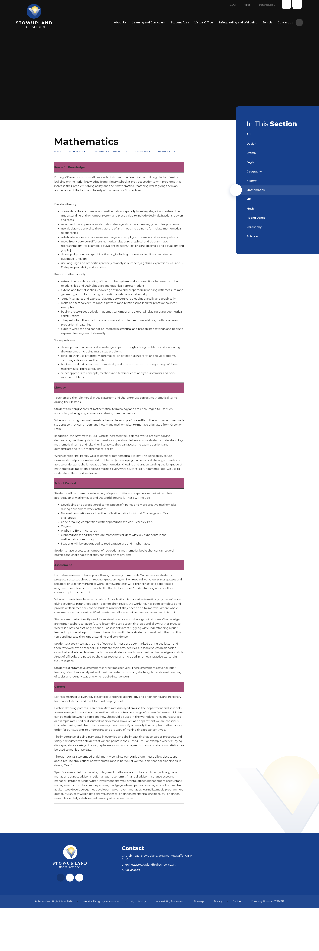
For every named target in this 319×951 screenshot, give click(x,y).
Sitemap (199, 901)
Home (57, 151)
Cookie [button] (237, 901)
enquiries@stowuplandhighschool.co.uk (148, 864)
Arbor (247, 4)
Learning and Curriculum (110, 151)
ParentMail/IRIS (266, 4)
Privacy (218, 901)
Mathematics (166, 151)
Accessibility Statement (170, 901)
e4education (113, 901)
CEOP (233, 4)
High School (77, 151)
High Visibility (138, 901)
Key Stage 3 (142, 151)
